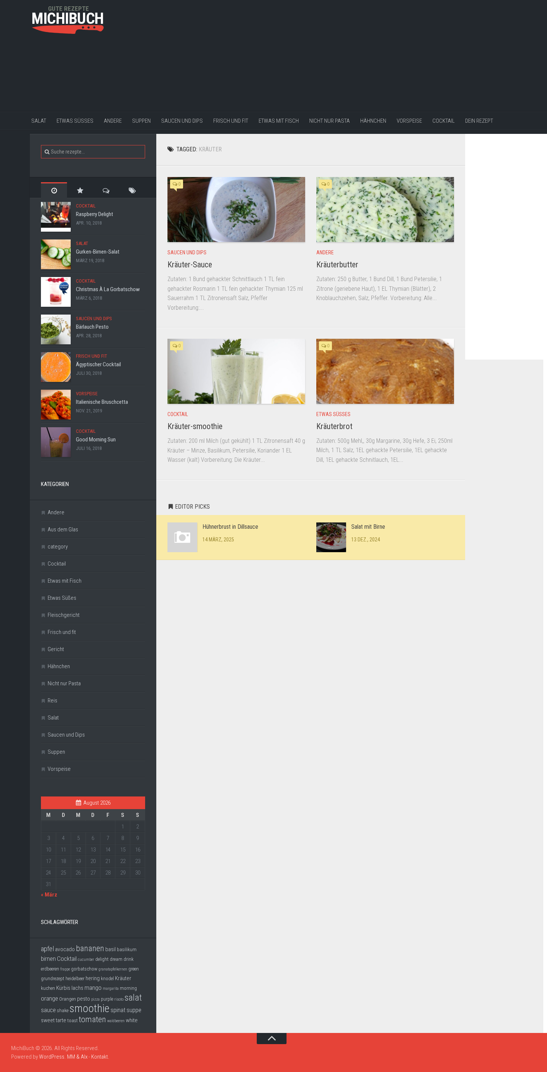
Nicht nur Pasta (329, 120)
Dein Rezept (479, 120)
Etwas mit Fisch (279, 120)
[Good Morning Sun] (56, 442)
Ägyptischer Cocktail (98, 364)
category (58, 546)
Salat (38, 120)
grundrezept (52, 978)
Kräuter (123, 978)
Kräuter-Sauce (189, 264)
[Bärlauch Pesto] (56, 329)
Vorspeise (409, 120)
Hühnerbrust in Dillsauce (230, 526)
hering (93, 978)
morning (128, 988)
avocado (65, 949)
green (133, 969)
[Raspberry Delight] (56, 217)
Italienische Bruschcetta (102, 402)
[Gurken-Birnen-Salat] (56, 254)
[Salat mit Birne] (331, 537)
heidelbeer (74, 978)
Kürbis (63, 988)
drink (129, 959)
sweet (48, 1020)
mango (93, 987)
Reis (52, 700)
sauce (48, 1010)
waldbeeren (116, 1020)
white (132, 1020)
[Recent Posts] (54, 190)
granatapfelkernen (113, 969)
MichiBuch (68, 18)
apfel (47, 949)
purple (107, 999)
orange (49, 998)
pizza (95, 999)
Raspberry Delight (94, 214)
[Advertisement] (351, 56)
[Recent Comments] (106, 190)
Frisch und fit (230, 120)
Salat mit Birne (368, 526)
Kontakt (99, 1056)
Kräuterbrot (334, 426)
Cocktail (443, 120)
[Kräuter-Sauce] (236, 209)
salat (133, 997)
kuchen (48, 988)
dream (116, 959)
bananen (90, 948)
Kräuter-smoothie (195, 426)
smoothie (89, 1008)
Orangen (67, 999)
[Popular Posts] (80, 190)
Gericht (56, 649)
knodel (107, 978)
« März (49, 894)
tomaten (92, 1019)
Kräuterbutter (337, 264)
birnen (48, 958)
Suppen (141, 120)
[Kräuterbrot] (385, 371)
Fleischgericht (64, 615)
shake (62, 1010)
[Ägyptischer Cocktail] (56, 367)
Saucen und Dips (182, 120)
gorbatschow (84, 969)
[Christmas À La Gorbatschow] (56, 292)
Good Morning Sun (96, 439)
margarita (111, 988)
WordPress (51, 1056)
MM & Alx (77, 1056)
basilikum (127, 949)
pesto (83, 998)
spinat (118, 1010)
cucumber (86, 959)
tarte (61, 1020)
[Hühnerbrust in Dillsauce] (182, 537)
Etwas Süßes (75, 120)
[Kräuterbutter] (385, 209)
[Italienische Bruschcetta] (56, 404)
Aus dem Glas (63, 529)
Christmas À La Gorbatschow (108, 289)
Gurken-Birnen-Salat (97, 251)
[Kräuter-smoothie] (236, 371)
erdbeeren (50, 969)
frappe (65, 969)
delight (102, 959)
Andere (113, 120)
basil (110, 949)
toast (72, 1020)
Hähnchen (373, 120)
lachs (77, 988)
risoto (119, 999)
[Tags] (132, 190)
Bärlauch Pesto (92, 326)
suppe (134, 1010)
